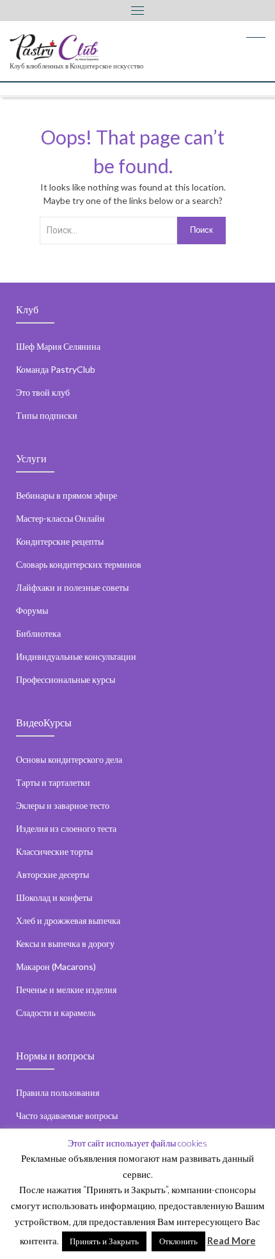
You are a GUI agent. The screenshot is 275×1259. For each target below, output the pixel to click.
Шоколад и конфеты (54, 897)
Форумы (32, 610)
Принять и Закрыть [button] (104, 1241)
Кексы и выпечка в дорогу (65, 943)
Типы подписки (46, 415)
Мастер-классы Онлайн (60, 518)
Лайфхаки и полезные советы (72, 587)
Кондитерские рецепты (60, 541)
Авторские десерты (52, 874)
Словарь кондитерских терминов (78, 564)
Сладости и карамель (55, 1012)
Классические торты (54, 851)
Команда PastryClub (55, 369)
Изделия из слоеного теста (66, 828)
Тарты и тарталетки (53, 782)
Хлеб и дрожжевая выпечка (68, 920)
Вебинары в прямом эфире (66, 495)
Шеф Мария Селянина (58, 346)
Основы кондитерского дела (69, 759)
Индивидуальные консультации (76, 656)
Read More (231, 1240)
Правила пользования (57, 1092)
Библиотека (38, 633)
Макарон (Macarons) (56, 966)
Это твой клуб (43, 392)
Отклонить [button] (178, 1241)
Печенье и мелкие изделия (66, 989)
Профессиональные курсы (65, 679)
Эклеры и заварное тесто (62, 805)
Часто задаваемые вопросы (67, 1115)
